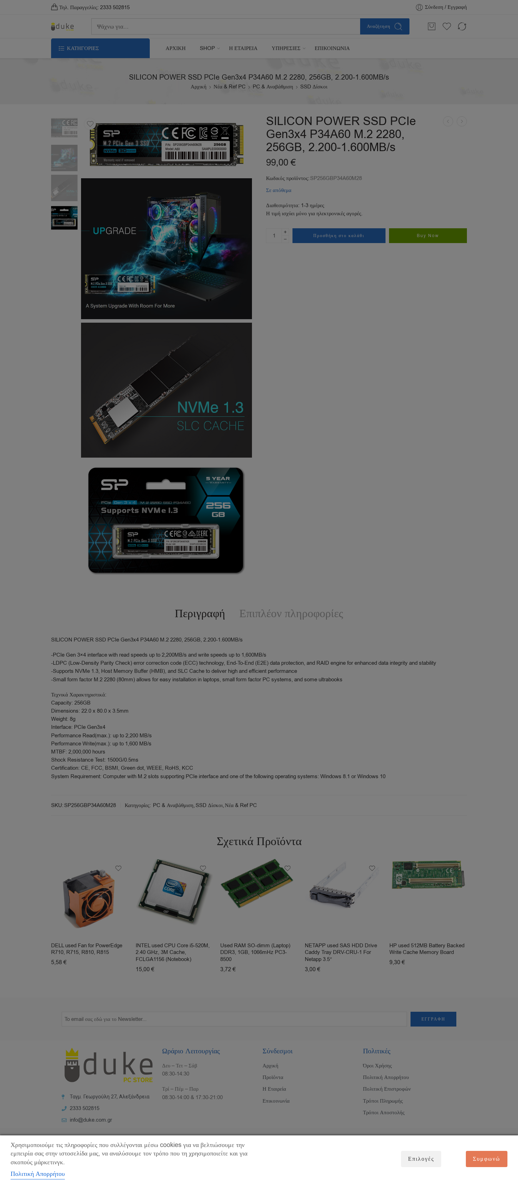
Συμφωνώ (486, 1159)
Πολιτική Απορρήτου (38, 1174)
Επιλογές (421, 1159)
